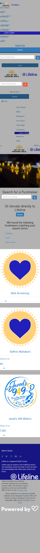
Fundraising (6, 29)
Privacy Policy (22, 490)
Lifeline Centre (10, 242)
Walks (4, 20)
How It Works (6, 16)
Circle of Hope (9, 33)
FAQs (4, 40)
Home (4, 11)
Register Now (20, 45)
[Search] (25, 84)
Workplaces (6, 25)
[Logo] (20, 4)
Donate (20, 50)
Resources (5, 36)
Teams (7, 238)
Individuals (9, 233)
